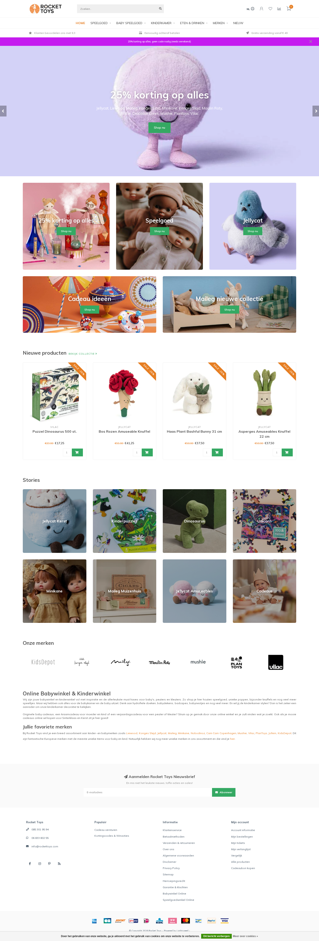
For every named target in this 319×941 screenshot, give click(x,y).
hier (232, 738)
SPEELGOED (99, 23)
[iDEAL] (146, 921)
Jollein (272, 733)
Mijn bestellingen (242, 836)
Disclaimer (169, 861)
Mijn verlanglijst (241, 849)
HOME (80, 23)
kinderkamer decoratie (61, 706)
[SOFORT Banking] (120, 921)
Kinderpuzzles (102, 491)
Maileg (172, 733)
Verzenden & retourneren (179, 843)
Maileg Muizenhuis (105, 561)
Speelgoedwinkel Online (178, 899)
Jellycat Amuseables (176, 561)
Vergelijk (236, 855)
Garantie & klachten (175, 887)
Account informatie (243, 830)
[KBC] (159, 921)
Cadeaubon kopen (243, 868)
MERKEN (219, 23)
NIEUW (238, 23)
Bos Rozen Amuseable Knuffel (124, 431)
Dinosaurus (170, 491)
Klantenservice (172, 830)
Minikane (28, 561)
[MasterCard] (185, 921)
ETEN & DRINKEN (192, 23)
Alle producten (240, 861)
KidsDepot (284, 733)
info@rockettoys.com (44, 846)
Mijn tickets (238, 843)
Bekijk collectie (82, 353)
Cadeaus (239, 561)
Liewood (131, 733)
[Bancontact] (198, 921)
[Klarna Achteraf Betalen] (172, 921)
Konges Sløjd (147, 733)
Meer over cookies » (245, 936)
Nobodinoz (198, 733)
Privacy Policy (171, 868)
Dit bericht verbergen (216, 936)
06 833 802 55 (40, 838)
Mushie (242, 733)
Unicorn (237, 491)
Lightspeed (182, 930)
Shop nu (159, 127)
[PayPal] (211, 921)
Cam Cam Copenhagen (221, 733)
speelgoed (220, 699)
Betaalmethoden (173, 836)
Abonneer (225, 792)
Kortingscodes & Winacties (111, 835)
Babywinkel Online (174, 893)
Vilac (251, 733)
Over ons (168, 849)
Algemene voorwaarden (178, 855)
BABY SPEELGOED (129, 23)
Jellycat (161, 733)
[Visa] (224, 921)
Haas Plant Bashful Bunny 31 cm (194, 431)
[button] (3, 111)
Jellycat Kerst (31, 491)
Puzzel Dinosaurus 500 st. (55, 431)
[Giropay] (133, 921)
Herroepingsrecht (174, 881)
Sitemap (168, 874)
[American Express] (94, 921)
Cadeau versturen (105, 829)
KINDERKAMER (161, 23)
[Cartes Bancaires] (107, 921)
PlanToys (261, 733)
